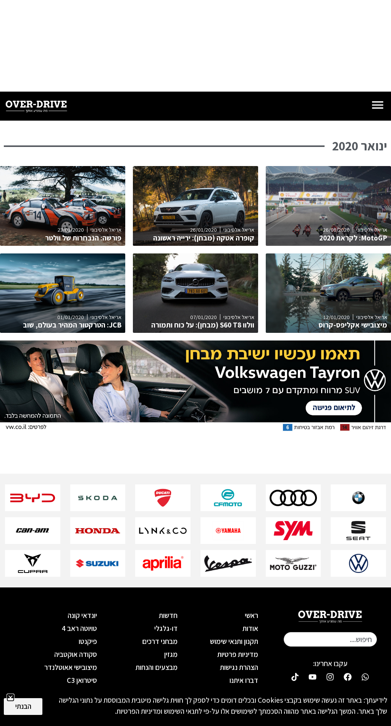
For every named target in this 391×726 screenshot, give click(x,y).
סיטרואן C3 (82, 680)
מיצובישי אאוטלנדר (70, 667)
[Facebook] (348, 677)
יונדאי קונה (82, 615)
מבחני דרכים (160, 641)
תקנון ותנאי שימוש (234, 641)
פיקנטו (88, 641)
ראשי (251, 615)
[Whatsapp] (365, 677)
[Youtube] (313, 677)
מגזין (171, 654)
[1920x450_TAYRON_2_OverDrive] (195, 430)
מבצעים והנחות (157, 667)
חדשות (168, 615)
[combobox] (330, 639)
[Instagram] (330, 677)
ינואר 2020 (359, 145)
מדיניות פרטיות (237, 654)
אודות (250, 628)
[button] (10, 697)
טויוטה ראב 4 (79, 628)
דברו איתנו (243, 680)
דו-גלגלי (166, 628)
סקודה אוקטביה (75, 654)
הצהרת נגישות (239, 667)
